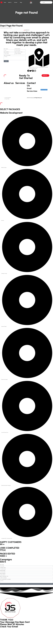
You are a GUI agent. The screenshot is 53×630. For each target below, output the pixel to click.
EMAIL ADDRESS (2, 573)
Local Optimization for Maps (21, 92)
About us (9, 2)
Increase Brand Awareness (20, 89)
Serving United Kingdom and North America (31, 93)
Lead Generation (19, 93)
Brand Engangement (19, 86)
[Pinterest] (33, 71)
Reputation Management (20, 90)
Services (15, 2)
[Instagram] (35, 71)
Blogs (21, 2)
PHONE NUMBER (17, 48)
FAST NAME (2, 564)
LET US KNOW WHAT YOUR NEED (5, 579)
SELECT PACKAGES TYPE (4, 576)
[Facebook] (28, 71)
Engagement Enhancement (20, 88)
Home (5, 2)
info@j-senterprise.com (32, 89)
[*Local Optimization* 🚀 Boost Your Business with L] (44, 85)
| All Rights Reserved (38, 97)
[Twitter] (31, 71)
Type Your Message (7, 55)
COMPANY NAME (3, 567)
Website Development (20, 85)
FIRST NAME (6, 48)
